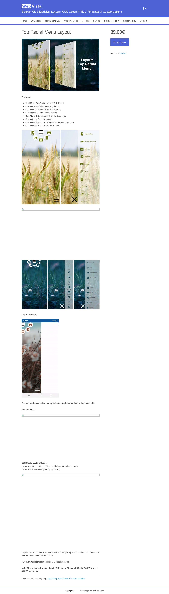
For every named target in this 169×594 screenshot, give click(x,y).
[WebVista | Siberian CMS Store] (85, 6)
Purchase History (111, 20)
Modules (85, 20)
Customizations (71, 20)
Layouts (96, 20)
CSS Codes (36, 20)
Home (24, 20)
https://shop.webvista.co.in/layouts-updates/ (66, 578)
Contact (143, 20)
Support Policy (129, 20)
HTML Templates (52, 20)
